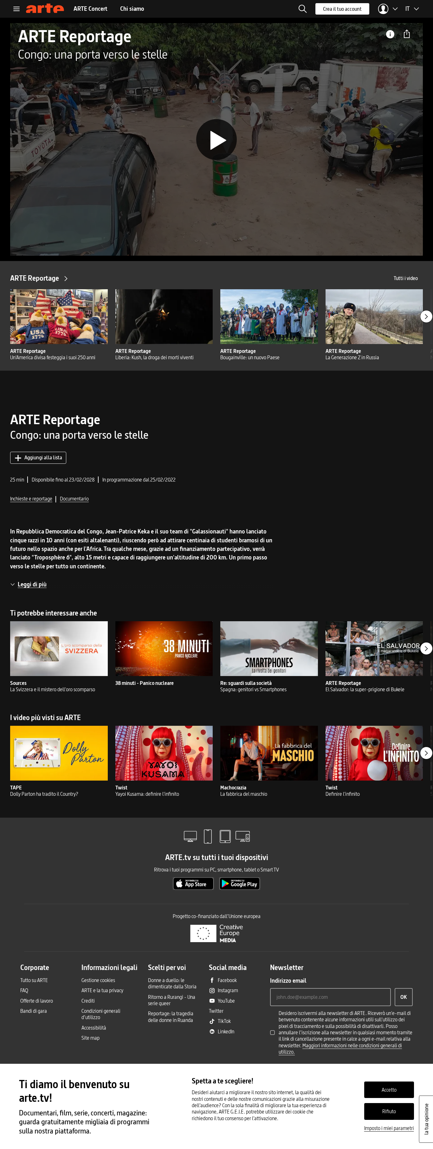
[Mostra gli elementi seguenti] (426, 316)
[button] (303, 9)
